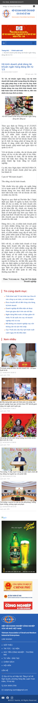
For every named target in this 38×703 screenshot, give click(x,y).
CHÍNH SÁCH (9, 662)
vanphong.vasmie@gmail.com (16, 690)
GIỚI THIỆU (8, 645)
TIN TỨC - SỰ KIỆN (11, 648)
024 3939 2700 (10, 686)
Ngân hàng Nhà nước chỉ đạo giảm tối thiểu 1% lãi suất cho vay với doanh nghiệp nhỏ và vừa (20, 317)
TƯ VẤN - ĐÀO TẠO (11, 658)
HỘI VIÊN (7, 665)
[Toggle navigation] (33, 43)
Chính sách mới (17, 50)
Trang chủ (5, 50)
